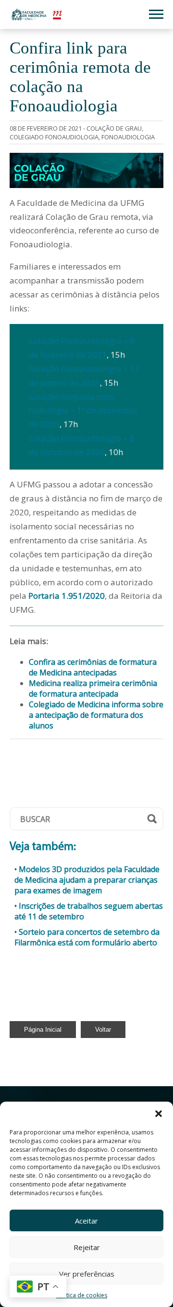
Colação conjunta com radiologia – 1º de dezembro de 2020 (83, 410)
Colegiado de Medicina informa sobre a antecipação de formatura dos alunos (96, 715)
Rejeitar (87, 1247)
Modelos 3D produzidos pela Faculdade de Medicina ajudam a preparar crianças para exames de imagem (87, 880)
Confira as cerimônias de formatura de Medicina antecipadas (93, 667)
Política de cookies (81, 1295)
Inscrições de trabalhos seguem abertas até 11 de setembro (88, 911)
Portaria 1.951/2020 (66, 595)
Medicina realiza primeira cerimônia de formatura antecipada (93, 688)
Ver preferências (86, 1274)
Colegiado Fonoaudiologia (54, 137)
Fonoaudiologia (128, 137)
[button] (158, 1113)
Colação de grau (114, 128)
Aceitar (86, 1221)
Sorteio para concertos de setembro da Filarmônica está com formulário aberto (87, 937)
